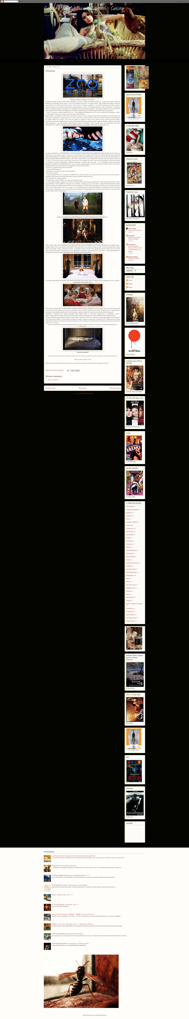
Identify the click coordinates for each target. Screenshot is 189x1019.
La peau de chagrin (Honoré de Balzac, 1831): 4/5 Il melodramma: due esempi (135, 248)
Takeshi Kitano (130, 615)
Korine (128, 560)
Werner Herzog (130, 621)
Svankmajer (129, 611)
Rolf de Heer (129, 597)
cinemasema (131, 244)
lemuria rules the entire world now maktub (134, 238)
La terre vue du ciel (61, 61)
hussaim (128, 547)
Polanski (128, 591)
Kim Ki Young (130, 556)
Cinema (128, 525)
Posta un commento (53, 380)
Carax (127, 519)
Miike (127, 578)
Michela (130, 284)
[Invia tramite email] (71, 371)
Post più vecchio (115, 388)
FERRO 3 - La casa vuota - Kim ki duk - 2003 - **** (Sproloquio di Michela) (72, 924)
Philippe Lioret (130, 588)
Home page (49, 61)
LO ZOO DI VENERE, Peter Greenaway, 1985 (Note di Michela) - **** (70, 875)
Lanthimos (129, 566)
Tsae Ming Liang (131, 618)
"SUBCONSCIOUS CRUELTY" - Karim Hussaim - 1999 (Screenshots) (70, 943)
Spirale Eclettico (133, 257)
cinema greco (130, 528)
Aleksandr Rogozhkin (132, 509)
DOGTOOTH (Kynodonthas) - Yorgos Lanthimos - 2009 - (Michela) (70, 885)
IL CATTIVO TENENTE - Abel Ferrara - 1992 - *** (65, 904)
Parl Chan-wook (130, 585)
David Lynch (129, 531)
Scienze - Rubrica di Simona (134, 603)
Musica (128, 582)
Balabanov (129, 513)
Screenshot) (129, 608)
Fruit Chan (129, 541)
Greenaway (129, 544)
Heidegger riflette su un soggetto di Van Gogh (64, 865)
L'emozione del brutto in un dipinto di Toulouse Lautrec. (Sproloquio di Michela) (73, 856)
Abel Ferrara (129, 506)
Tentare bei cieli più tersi (134, 230)
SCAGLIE (131, 236)
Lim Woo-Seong (130, 569)
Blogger (104, 1015)
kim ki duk (129, 553)
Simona (130, 287)
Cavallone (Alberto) (131, 522)
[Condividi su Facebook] (77, 371)
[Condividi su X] (75, 371)
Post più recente (50, 388)
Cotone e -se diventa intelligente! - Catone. (84, 9)
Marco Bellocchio (131, 572)
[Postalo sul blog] (73, 371)
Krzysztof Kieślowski (132, 563)
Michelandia (129, 575)
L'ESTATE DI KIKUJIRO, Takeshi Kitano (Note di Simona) (67, 934)
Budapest (79, 61)
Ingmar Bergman (131, 550)
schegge (128, 600)
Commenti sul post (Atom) (86, 393)
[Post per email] (67, 370)
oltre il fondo (132, 228)
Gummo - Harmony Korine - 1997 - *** (62, 895)
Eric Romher (129, 534)
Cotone (130, 280)
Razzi (127, 594)
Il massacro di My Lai (134, 258)
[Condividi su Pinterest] (79, 371)
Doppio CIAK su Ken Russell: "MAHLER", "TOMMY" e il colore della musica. (73, 914)
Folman (128, 538)
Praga (71, 61)
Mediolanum (89, 61)
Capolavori (129, 516)
